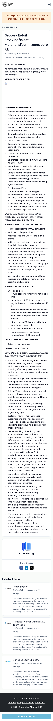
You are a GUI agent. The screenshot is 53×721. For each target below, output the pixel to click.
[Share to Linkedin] (26, 568)
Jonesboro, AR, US (33, 590)
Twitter (30, 702)
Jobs (22, 698)
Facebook (40, 702)
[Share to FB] (21, 568)
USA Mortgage (19, 663)
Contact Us (33, 698)
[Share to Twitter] (32, 568)
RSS (16, 698)
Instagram (22, 702)
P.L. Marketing (10, 53)
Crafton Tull (18, 590)
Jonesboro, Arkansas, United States (20, 57)
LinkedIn (12, 702)
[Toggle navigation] (48, 4)
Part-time (23, 53)
